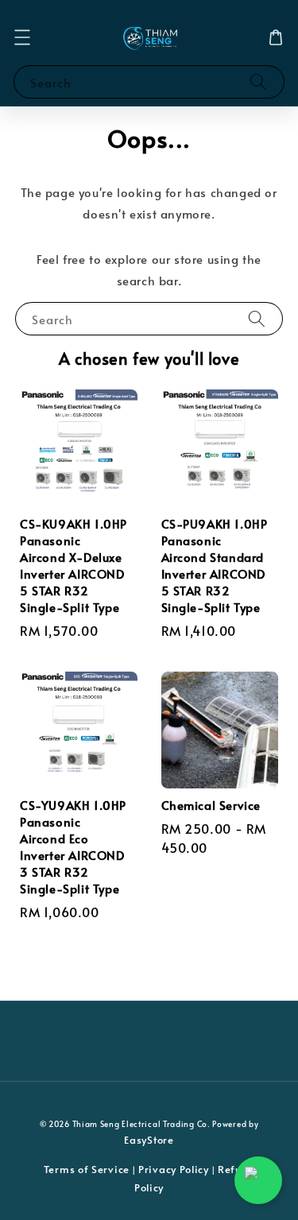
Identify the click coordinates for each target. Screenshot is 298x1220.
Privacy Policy (173, 1169)
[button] (22, 37)
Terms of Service (87, 1169)
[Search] (258, 81)
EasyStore (148, 1140)
